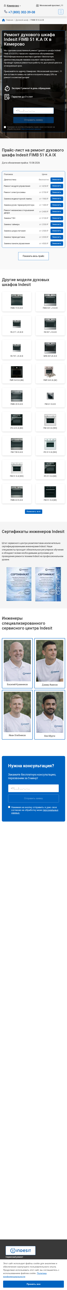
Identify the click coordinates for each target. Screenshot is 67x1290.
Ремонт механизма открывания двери (19, 211)
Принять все (34, 1284)
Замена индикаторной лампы (18, 199)
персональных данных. (31, 129)
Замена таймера (11, 224)
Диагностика (10, 179)
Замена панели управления (17, 243)
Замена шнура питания (15, 231)
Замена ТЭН (9, 218)
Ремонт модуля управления (17, 186)
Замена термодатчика (14, 237)
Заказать (56, 180)
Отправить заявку (33, 120)
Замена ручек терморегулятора (19, 205)
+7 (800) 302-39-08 (21, 12)
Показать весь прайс (33, 256)
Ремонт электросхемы (15, 192)
